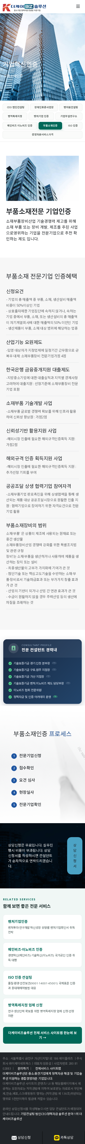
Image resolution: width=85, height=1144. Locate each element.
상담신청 (24, 1137)
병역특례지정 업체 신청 (25, 1005)
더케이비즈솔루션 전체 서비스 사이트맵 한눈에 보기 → (42, 1035)
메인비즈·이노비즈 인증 (25, 949)
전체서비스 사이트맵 (48, 1068)
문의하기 (23, 1068)
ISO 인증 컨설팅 (20, 977)
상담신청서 (74, 856)
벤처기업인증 (18, 921)
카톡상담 (66, 1137)
